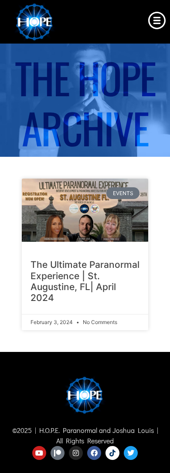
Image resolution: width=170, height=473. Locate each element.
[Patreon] (58, 453)
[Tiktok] (112, 453)
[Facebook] (94, 453)
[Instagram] (76, 453)
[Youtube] (39, 453)
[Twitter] (131, 453)
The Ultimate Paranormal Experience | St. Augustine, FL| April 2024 (85, 281)
